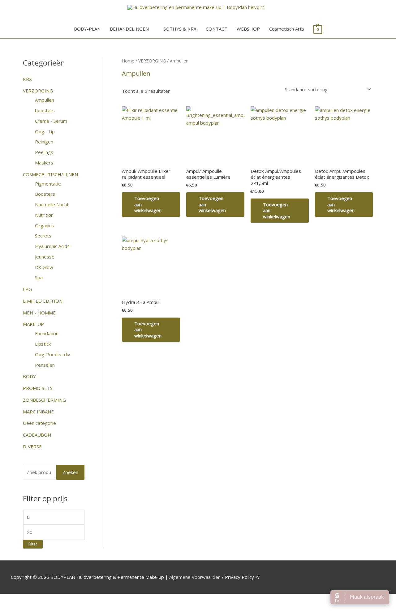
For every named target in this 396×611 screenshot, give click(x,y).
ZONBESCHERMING (44, 400)
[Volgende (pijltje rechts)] (38, 608)
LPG (27, 289)
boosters (45, 110)
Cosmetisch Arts (286, 29)
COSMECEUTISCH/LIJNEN (50, 174)
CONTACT (216, 29)
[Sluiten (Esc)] (90, 599)
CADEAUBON (37, 435)
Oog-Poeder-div (52, 354)
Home (128, 61)
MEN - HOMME (39, 313)
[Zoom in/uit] (12, 599)
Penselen (45, 365)
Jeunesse (44, 257)
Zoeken (70, 472)
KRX (27, 79)
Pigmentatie (48, 184)
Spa (39, 277)
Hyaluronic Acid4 (52, 246)
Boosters (45, 194)
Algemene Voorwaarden (195, 577)
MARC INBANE (38, 411)
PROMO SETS (38, 388)
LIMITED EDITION (42, 301)
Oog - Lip (45, 131)
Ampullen (44, 100)
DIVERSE (32, 446)
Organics (44, 225)
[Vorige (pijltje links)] (12, 608)
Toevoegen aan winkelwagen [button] (147, 204)
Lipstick (43, 344)
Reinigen (44, 142)
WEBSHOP (248, 29)
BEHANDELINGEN (129, 29)
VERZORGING (38, 91)
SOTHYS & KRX (179, 29)
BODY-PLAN (87, 29)
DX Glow (44, 267)
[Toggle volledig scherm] (38, 599)
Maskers (44, 163)
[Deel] (64, 599)
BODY (29, 376)
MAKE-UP (33, 324)
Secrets (43, 236)
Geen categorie (39, 423)
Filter (32, 543)
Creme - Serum (51, 121)
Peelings (44, 152)
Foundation (46, 333)
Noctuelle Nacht (52, 204)
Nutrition (44, 215)
